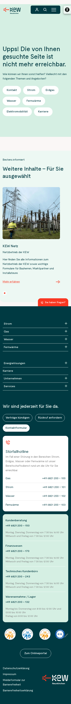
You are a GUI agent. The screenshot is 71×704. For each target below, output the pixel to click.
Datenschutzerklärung (16, 668)
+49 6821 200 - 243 (18, 576)
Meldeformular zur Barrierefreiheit (14, 682)
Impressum (9, 674)
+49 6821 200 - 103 (53, 505)
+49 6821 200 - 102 (53, 496)
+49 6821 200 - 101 (54, 487)
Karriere (8, 371)
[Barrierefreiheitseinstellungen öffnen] (67, 10)
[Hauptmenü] (53, 9)
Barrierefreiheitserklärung (18, 690)
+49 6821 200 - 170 (17, 551)
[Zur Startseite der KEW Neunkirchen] (12, 11)
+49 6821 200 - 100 (53, 478)
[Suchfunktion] (45, 10)
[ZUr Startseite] (55, 679)
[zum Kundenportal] (37, 10)
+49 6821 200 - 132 (17, 602)
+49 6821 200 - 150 (18, 525)
